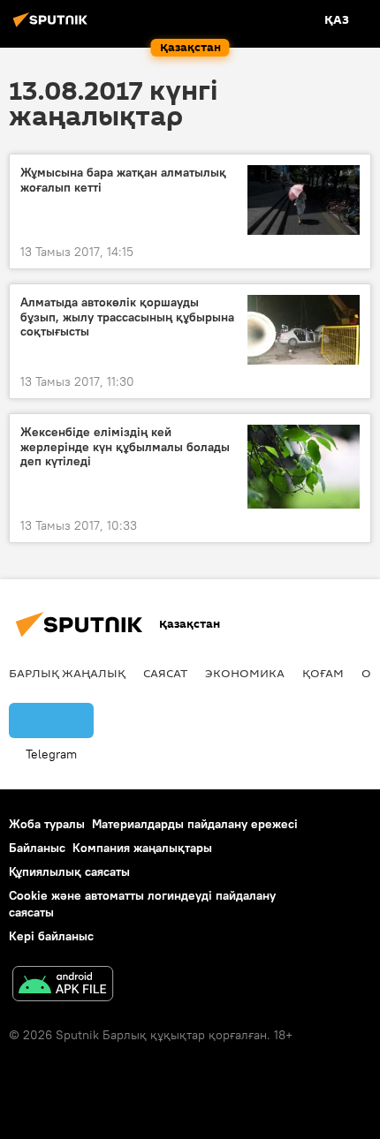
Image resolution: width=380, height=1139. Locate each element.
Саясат (165, 673)
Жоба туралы (47, 824)
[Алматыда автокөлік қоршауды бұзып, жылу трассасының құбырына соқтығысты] (303, 330)
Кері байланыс (51, 936)
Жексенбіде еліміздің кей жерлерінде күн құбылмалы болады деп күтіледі (125, 447)
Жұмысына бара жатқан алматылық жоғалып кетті (123, 180)
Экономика (245, 673)
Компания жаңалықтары (142, 848)
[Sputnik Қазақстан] (53, 26)
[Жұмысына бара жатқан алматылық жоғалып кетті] (303, 200)
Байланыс (37, 848)
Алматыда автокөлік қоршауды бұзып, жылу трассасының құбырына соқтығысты (127, 317)
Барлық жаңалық (67, 673)
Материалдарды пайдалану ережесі (195, 824)
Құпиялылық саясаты (69, 871)
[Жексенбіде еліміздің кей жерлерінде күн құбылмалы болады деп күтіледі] (303, 467)
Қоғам (323, 673)
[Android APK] (63, 986)
